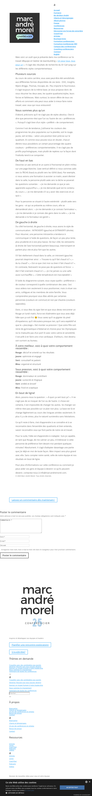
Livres (11, 745)
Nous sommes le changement (20, 670)
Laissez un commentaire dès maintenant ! (33, 499)
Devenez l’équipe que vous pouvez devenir (25, 667)
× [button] (89, 782)
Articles (12, 744)
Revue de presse (15, 713)
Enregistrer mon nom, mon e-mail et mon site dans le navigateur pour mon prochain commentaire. (38, 550)
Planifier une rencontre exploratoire (30, 644)
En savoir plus (29, 790)
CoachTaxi (13, 747)
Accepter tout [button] (72, 787)
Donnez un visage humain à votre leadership (26, 668)
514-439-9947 (18, 652)
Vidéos (11, 750)
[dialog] (46, 787)
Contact (12, 715)
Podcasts (12, 748)
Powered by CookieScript (82, 795)
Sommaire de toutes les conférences (23, 671)
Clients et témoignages (17, 710)
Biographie (13, 708)
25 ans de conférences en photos (21, 712)
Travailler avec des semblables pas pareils (25, 665)
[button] (31, 793)
